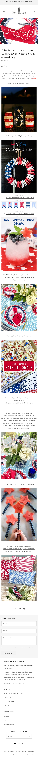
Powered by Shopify (21, 751)
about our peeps (9, 701)
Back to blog (20, 609)
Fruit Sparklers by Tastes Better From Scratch (20, 484)
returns (6, 720)
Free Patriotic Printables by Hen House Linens (20, 198)
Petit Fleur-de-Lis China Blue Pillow (21, 551)
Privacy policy (10, 754)
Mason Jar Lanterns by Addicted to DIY (20, 83)
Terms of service (19, 754)
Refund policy (31, 751)
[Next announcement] (35, 2)
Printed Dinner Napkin (19, 403)
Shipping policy (29, 754)
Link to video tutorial (19, 400)
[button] (4, 11)
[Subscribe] (29, 736)
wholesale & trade (9, 724)
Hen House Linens (12, 751)
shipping (6, 716)
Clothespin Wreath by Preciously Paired (20, 136)
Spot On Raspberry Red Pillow (12, 549)
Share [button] (5, 66)
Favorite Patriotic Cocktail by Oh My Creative (20, 214)
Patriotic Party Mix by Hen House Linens (19, 336)
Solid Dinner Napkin (18, 277)
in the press (7, 705)
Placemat (22, 280)
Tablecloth (7, 277)
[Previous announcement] (3, 2)
